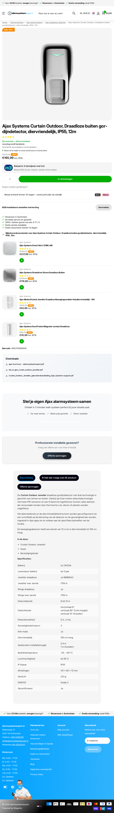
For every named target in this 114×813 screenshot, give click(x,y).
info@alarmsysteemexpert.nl (15, 741)
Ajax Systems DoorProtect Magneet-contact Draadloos (44, 326)
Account (61, 725)
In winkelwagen (65, 179)
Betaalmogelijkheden (39, 749)
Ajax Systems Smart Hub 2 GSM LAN (36, 245)
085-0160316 (17, 737)
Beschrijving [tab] (26, 477)
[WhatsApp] (20, 787)
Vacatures (34, 759)
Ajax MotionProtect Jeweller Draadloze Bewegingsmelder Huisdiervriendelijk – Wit (57, 299)
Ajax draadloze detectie (55, 22)
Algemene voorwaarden (41, 769)
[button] (8, 137)
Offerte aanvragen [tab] (29, 486)
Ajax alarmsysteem (34, 22)
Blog (32, 764)
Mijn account (63, 729)
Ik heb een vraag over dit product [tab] (59, 477)
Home (4, 22)
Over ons (34, 729)
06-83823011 (19, 744)
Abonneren (93, 749)
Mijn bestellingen (65, 735)
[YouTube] (5, 787)
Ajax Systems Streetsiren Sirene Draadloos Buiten (42, 272)
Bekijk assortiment (3, 13)
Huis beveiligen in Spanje (41, 743)
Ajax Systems (25, 242)
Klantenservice (37, 725)
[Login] (98, 13)
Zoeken (74, 13)
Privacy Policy (36, 774)
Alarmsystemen (16, 22)
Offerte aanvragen (57, 455)
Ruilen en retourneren (40, 754)
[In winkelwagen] (21, 260)
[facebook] (12, 787)
